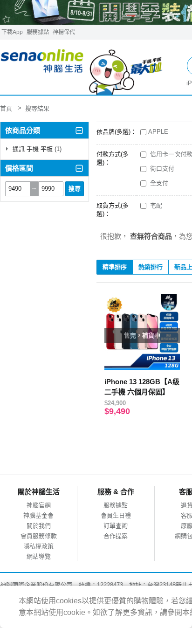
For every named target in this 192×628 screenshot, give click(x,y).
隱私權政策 (38, 546)
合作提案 (115, 535)
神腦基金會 (38, 515)
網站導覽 (39, 556)
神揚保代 (64, 32)
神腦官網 (39, 505)
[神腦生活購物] (82, 67)
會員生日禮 (116, 515)
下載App (12, 32)
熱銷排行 (150, 266)
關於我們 (39, 525)
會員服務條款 (39, 535)
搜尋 (75, 188)
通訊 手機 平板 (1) (36, 148)
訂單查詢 (115, 525)
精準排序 (115, 266)
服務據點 (38, 32)
